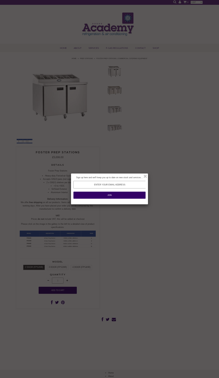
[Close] (145, 176)
